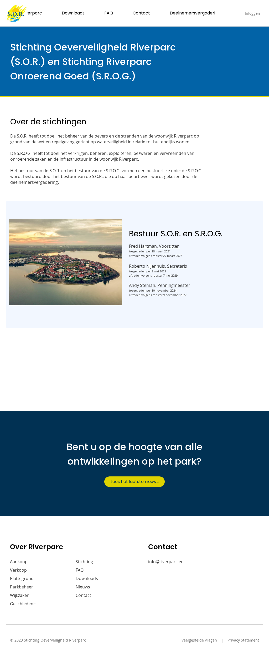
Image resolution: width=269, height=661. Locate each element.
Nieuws (83, 587)
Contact (83, 595)
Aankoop (19, 562)
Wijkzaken (19, 595)
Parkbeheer (21, 587)
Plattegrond (22, 578)
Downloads (87, 578)
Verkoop (18, 570)
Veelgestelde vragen (199, 640)
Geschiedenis (23, 604)
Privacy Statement (243, 640)
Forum (82, 604)
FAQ (80, 570)
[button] (32, 13)
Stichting (84, 562)
